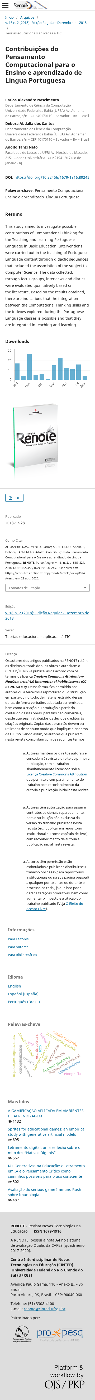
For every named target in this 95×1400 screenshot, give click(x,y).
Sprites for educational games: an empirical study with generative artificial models (47, 1132)
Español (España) (23, 993)
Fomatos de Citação (24, 587)
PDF (16, 497)
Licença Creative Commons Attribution (56, 774)
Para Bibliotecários (22, 954)
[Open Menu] (5, 5)
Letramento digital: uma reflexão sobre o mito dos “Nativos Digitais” (44, 1150)
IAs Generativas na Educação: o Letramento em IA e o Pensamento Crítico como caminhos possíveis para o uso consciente (46, 1171)
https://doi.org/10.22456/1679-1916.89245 (52, 177)
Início (9, 17)
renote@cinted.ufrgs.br (44, 1308)
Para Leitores (18, 939)
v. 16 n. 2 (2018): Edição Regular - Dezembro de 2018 (46, 22)
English (14, 986)
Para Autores (18, 946)
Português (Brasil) (24, 1001)
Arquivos (27, 17)
